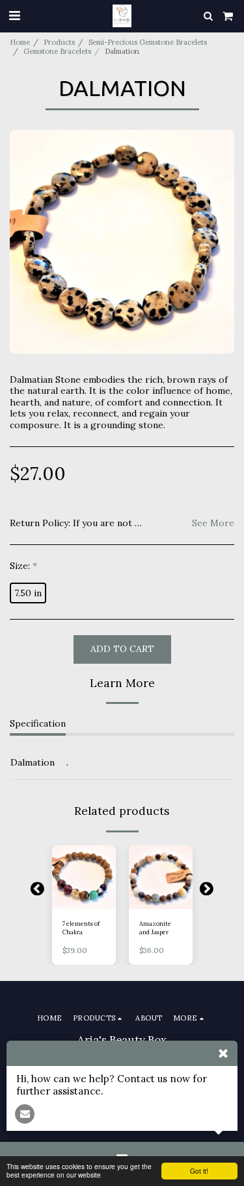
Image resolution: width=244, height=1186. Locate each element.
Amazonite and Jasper (155, 928)
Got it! (199, 1171)
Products (59, 42)
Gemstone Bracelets (57, 51)
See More (213, 523)
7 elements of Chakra (81, 928)
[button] (14, 15)
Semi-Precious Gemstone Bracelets (147, 42)
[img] (84, 877)
